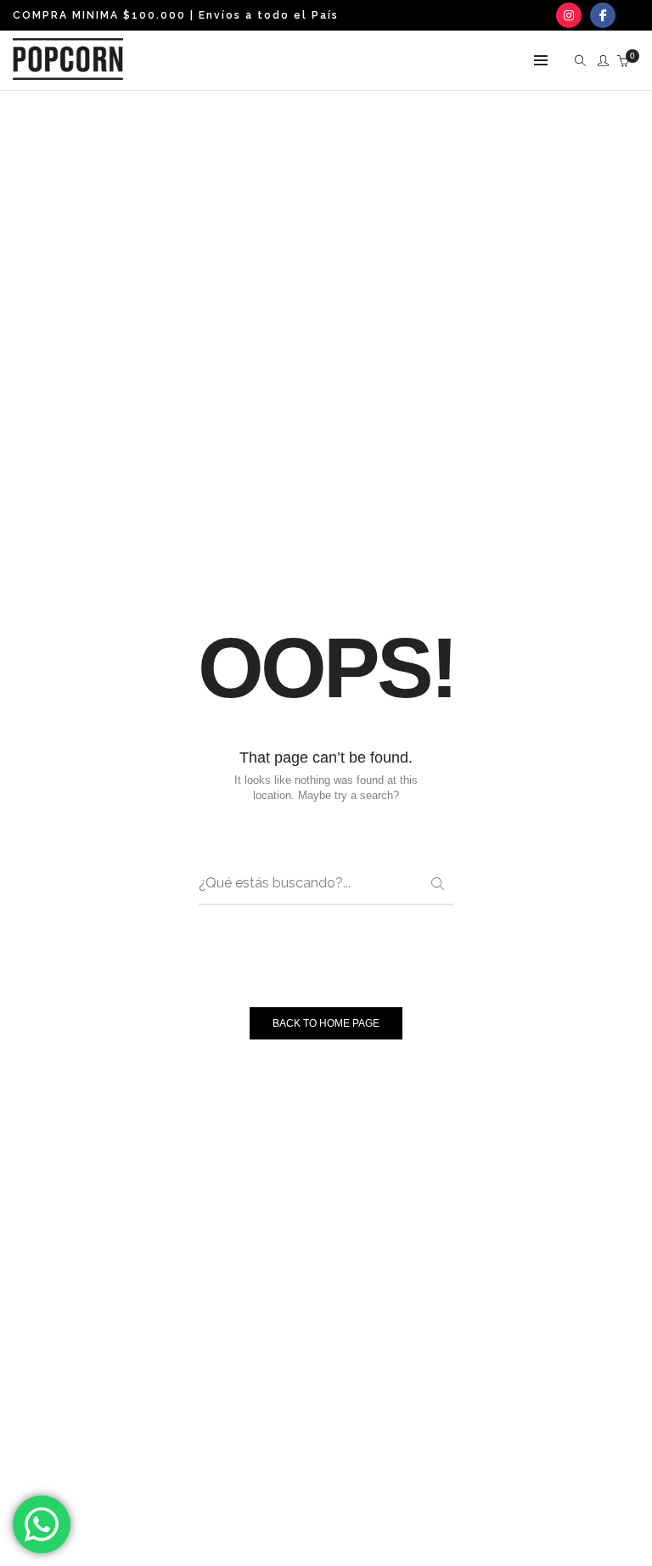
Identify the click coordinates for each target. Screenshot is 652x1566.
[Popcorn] (68, 73)
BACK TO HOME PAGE (326, 1023)
